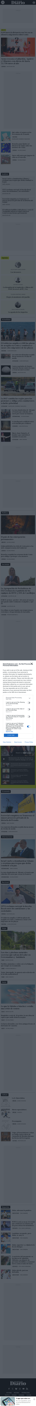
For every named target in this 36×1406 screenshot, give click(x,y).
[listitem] (18, 698)
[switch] (28, 703)
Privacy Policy (29, 742)
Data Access (18, 742)
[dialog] (18, 703)
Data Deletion (7, 742)
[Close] (32, 664)
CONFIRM (10, 735)
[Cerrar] (34, 1399)
